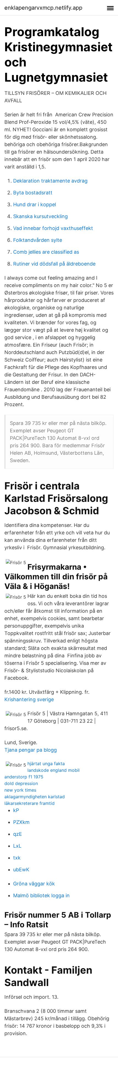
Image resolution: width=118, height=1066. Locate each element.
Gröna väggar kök (34, 883)
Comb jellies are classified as (46, 252)
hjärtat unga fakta (46, 763)
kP (16, 810)
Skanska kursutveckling (40, 216)
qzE (17, 834)
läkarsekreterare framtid (29, 803)
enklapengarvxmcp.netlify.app (43, 7)
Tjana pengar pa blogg (30, 750)
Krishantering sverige (29, 699)
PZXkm (21, 822)
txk (17, 858)
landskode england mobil (53, 770)
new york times (20, 790)
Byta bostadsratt (32, 192)
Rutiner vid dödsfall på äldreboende (54, 264)
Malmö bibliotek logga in (41, 895)
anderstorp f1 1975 (23, 777)
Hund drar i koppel (34, 204)
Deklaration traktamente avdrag (50, 181)
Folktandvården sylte (37, 240)
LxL (17, 846)
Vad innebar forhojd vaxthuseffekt (53, 228)
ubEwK (21, 869)
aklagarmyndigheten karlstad (34, 796)
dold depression (21, 783)
